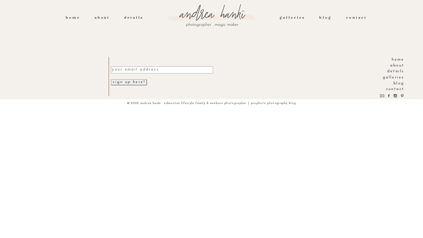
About (102, 17)
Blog (325, 17)
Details (133, 17)
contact (356, 17)
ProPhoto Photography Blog (273, 103)
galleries (292, 17)
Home (72, 17)
